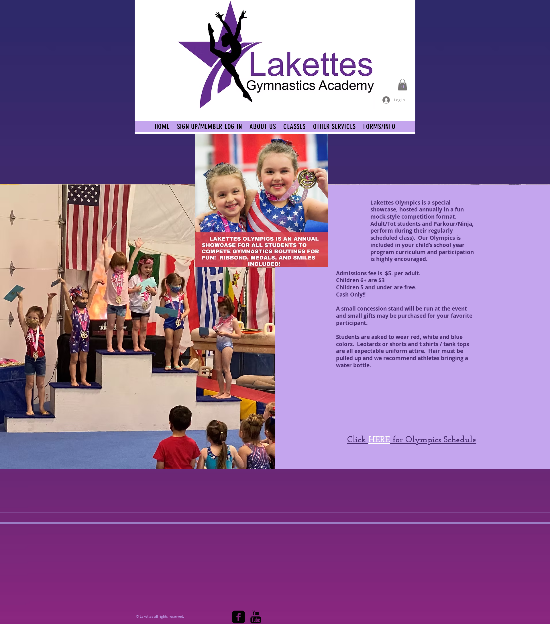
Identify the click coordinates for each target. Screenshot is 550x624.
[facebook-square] (238, 617)
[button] (402, 85)
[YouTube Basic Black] (255, 617)
